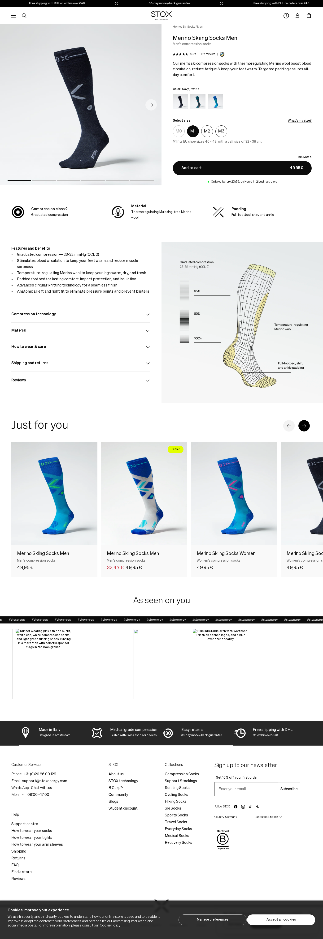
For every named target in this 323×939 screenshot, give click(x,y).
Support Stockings (181, 781)
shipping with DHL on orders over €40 (48, 3)
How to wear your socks (31, 831)
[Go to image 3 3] (68, 180)
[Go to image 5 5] (117, 180)
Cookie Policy (110, 925)
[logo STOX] (161, 15)
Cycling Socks (176, 795)
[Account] (297, 15)
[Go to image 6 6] (142, 180)
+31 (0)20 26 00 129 (40, 774)
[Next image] (151, 104)
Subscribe (289, 789)
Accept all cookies (281, 919)
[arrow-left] (289, 425)
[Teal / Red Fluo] (197, 101)
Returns (18, 858)
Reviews (18, 879)
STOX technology (123, 781)
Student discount (123, 809)
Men (200, 27)
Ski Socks (189, 27)
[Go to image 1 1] (19, 180)
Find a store (21, 872)
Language (261, 817)
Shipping (18, 852)
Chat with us (41, 788)
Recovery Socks (178, 843)
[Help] (286, 15)
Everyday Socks (178, 829)
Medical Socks (177, 836)
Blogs (113, 802)
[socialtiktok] (250, 806)
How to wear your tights (31, 838)
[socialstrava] (257, 807)
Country (219, 817)
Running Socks (177, 788)
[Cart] (309, 15)
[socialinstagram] (243, 807)
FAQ (15, 865)
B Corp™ (116, 788)
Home (177, 27)
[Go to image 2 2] (44, 180)
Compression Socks (182, 774)
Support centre (24, 824)
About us (116, 774)
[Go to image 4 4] (93, 180)
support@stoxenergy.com (44, 781)
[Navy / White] (180, 101)
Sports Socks (176, 815)
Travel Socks (176, 822)
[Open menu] (13, 15)
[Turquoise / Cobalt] (215, 101)
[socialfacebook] (235, 807)
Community (118, 795)
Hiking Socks (176, 802)
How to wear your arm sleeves (37, 845)
